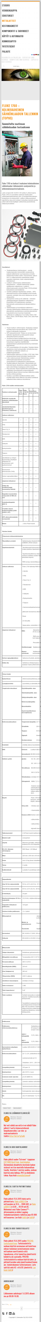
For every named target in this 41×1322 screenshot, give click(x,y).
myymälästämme (23, 1175)
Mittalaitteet (9, 20)
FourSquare (17, 1313)
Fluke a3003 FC (20, 1201)
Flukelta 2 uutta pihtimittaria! (17, 1186)
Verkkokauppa (9, 10)
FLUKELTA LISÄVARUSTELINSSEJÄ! (17, 1113)
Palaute (6, 51)
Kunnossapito (9, 41)
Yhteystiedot (8, 46)
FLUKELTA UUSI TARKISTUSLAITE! (16, 1228)
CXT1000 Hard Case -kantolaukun (17, 1162)
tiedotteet (7, 1108)
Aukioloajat (9, 1281)
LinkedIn (10, 1313)
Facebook (6, 1313)
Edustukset (8, 15)
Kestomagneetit (10, 26)
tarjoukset (17, 1108)
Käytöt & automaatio (12, 36)
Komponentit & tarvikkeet (15, 31)
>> (11, 1304)
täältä (24, 1217)
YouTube (13, 1313)
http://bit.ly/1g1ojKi (17, 1136)
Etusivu (6, 5)
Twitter (3, 1313)
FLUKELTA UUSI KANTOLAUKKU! (15, 1147)
